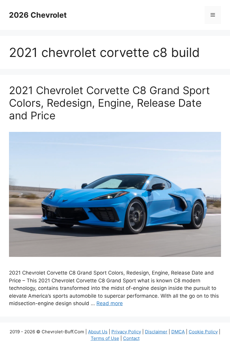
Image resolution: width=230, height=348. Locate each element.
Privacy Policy (126, 332)
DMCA (178, 332)
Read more (109, 303)
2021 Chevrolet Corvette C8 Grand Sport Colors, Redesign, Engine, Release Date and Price (109, 103)
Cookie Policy (203, 332)
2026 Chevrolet (38, 14)
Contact (131, 338)
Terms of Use (105, 338)
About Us (98, 332)
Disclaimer (156, 332)
